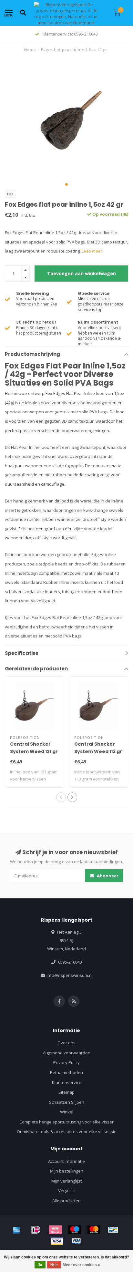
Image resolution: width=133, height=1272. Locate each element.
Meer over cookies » (81, 1265)
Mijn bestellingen (66, 1171)
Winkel (66, 1112)
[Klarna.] (55, 1230)
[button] (66, 184)
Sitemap (66, 1092)
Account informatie (66, 1161)
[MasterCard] (94, 1230)
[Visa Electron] (76, 1241)
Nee (54, 1265)
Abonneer (107, 876)
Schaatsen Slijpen (66, 1102)
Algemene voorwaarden (66, 1053)
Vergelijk (66, 1191)
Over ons (66, 1043)
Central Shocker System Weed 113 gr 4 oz (98, 751)
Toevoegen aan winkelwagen (81, 273)
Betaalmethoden (66, 1072)
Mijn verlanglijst (66, 1181)
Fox (10, 194)
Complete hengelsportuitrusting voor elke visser (66, 1122)
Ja (40, 1265)
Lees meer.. (93, 251)
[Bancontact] (113, 1230)
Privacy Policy (66, 1062)
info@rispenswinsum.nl (69, 975)
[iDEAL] (36, 1230)
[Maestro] (74, 1230)
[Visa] (57, 1241)
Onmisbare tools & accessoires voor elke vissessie (67, 1131)
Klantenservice (66, 1082)
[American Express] (16, 1230)
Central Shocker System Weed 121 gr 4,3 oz (34, 751)
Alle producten (66, 1201)
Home (30, 49)
